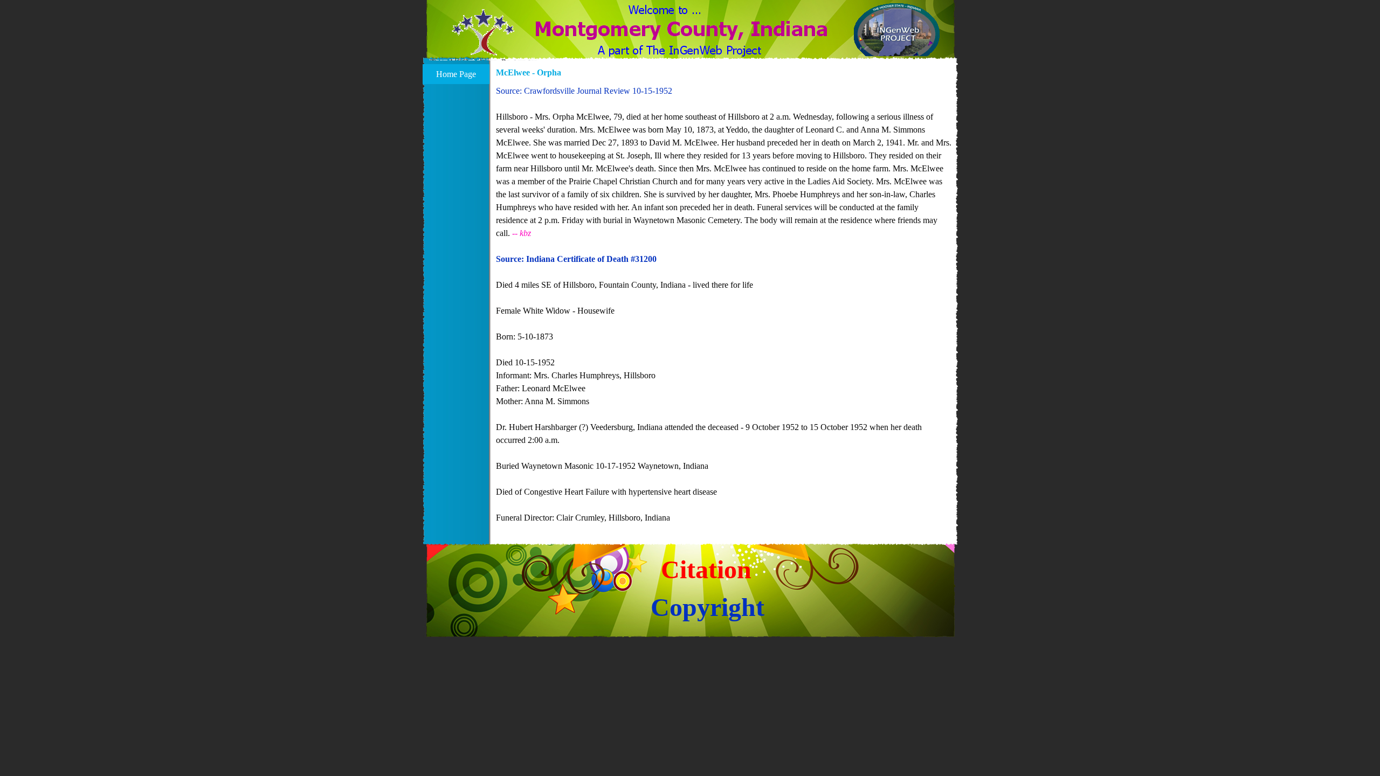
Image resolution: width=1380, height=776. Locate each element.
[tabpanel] (724, 304)
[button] (483, 39)
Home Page (456, 74)
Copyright (707, 607)
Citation (706, 569)
